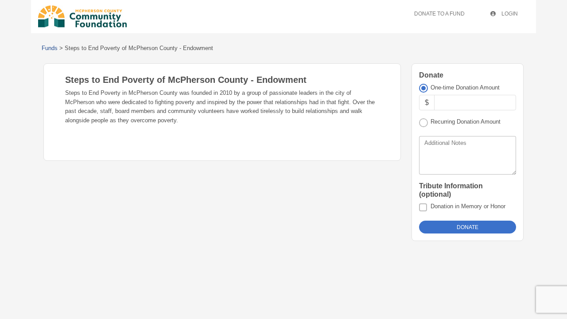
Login (509, 14)
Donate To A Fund (439, 14)
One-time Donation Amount (465, 87)
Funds (50, 48)
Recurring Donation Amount (466, 121)
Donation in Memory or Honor (468, 206)
